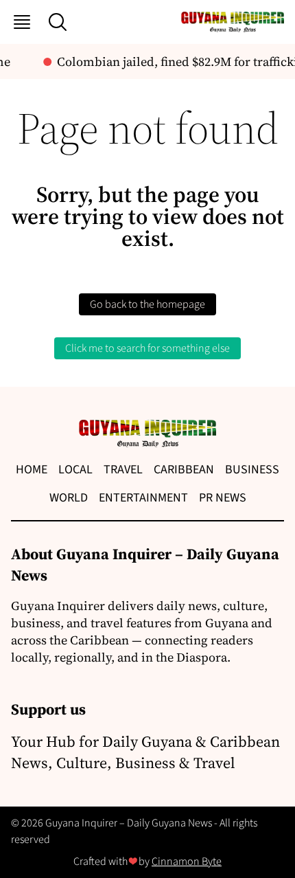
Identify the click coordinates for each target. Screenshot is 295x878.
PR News (222, 497)
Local (75, 469)
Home (31, 469)
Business (252, 469)
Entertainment (143, 497)
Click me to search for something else (147, 348)
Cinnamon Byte (187, 861)
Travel (123, 469)
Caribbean (184, 469)
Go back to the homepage (147, 304)
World (68, 497)
